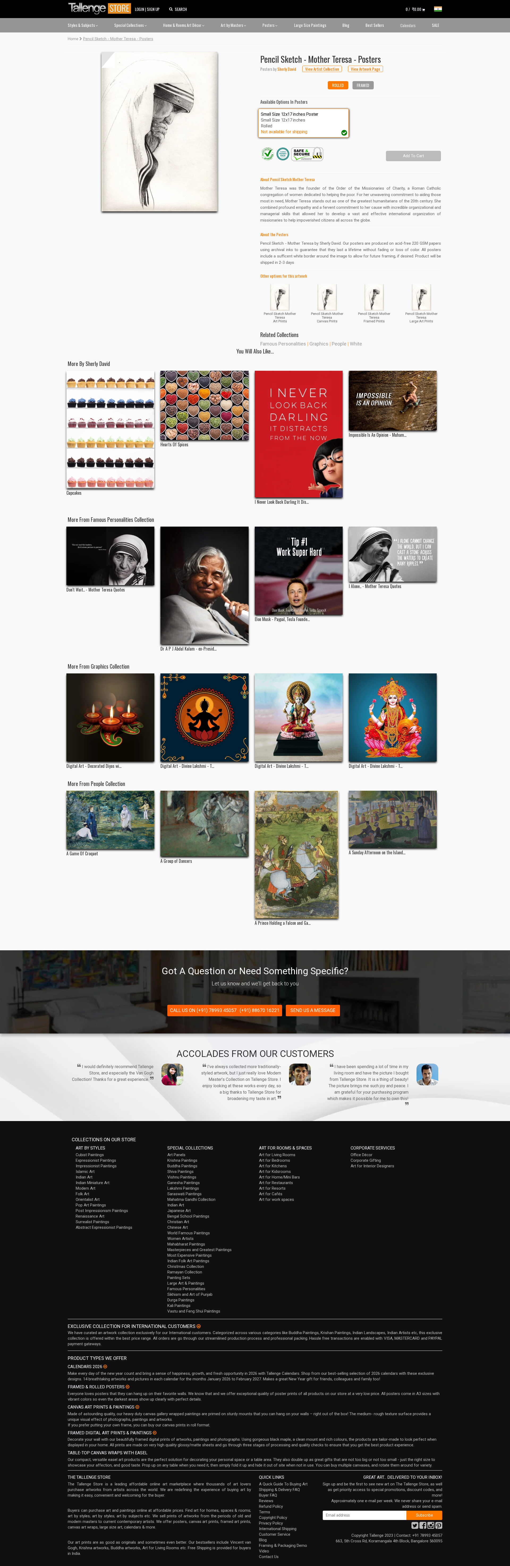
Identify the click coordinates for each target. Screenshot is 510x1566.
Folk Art (82, 1194)
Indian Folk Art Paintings (188, 1261)
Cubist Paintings (90, 1154)
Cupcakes (74, 492)
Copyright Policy (273, 1517)
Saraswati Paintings (184, 1194)
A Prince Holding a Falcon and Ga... (283, 923)
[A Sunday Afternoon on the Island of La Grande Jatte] (393, 819)
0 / (413, 9)
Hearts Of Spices (174, 444)
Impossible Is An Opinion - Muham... (377, 435)
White (356, 344)
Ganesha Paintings (183, 1182)
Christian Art (178, 1221)
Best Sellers (375, 25)
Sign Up (153, 9)
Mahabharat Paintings (186, 1244)
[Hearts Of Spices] (204, 405)
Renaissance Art (90, 1216)
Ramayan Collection (184, 1272)
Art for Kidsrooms (275, 1171)
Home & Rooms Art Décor (182, 25)
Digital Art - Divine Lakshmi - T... (187, 766)
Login (139, 9)
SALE (435, 25)
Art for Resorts (272, 1188)
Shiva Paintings (180, 1171)
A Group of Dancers (176, 861)
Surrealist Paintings (92, 1221)
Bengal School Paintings (188, 1216)
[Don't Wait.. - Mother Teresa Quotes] (110, 556)
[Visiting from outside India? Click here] (199, 1326)
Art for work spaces (276, 1199)
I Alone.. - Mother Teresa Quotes (375, 586)
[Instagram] (430, 1527)
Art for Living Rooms (277, 1154)
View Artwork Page (365, 69)
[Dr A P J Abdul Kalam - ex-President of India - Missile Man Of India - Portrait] (204, 585)
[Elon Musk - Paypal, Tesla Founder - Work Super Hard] (299, 571)
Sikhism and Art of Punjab (189, 1294)
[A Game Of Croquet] (110, 820)
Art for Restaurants (276, 1182)
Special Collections (129, 25)
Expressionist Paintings (96, 1160)
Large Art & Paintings (185, 1283)
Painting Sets (178, 1277)
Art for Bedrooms (274, 1160)
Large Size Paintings (310, 25)
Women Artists (180, 1238)
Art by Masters (232, 25)
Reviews (266, 1500)
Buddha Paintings (182, 1166)
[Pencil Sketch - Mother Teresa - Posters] (159, 131)
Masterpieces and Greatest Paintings (199, 1249)
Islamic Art (85, 1171)
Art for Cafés (270, 1194)
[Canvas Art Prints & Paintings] (137, 1407)
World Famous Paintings (188, 1233)
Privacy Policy (271, 1523)
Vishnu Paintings (181, 1177)
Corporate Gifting (366, 1160)
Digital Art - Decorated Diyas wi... (93, 766)
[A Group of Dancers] (204, 824)
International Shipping (277, 1528)
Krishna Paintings (182, 1160)
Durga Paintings (180, 1300)
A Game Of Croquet (82, 853)
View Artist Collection (322, 69)
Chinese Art (177, 1227)
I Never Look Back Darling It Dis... (282, 502)
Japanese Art (179, 1210)
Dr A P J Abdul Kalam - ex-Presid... (188, 648)
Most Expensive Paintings (189, 1255)
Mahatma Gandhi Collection (191, 1199)
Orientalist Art (88, 1199)
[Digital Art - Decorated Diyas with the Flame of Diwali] (110, 717)
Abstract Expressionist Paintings (104, 1227)
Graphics (318, 344)
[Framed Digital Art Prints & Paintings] (154, 1433)
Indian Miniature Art (92, 1182)
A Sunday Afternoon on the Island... (377, 852)
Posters (268, 25)
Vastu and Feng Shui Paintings (193, 1311)
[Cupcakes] (110, 429)
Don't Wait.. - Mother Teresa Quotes (95, 589)
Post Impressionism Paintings (102, 1210)
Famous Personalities (283, 344)
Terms (264, 1512)
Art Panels (176, 1154)
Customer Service (274, 1534)
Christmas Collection (185, 1266)
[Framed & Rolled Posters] (127, 1387)
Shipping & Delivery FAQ (279, 1489)
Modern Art (85, 1188)
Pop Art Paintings (91, 1205)
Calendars (407, 25)
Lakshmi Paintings (183, 1188)
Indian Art (84, 1177)
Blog (345, 25)
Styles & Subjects (82, 25)
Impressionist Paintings (96, 1166)
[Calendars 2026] (105, 1366)
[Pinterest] (438, 1527)
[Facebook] (422, 1527)
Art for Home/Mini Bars (279, 1177)
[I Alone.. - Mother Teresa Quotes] (393, 554)
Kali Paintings (178, 1305)
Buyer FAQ (268, 1495)
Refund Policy (271, 1506)
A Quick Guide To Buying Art (283, 1484)
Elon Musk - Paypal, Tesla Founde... (282, 619)
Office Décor (361, 1154)
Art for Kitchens (273, 1166)
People (339, 344)
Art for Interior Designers (372, 1166)
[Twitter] (414, 1527)
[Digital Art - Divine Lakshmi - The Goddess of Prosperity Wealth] (204, 717)
